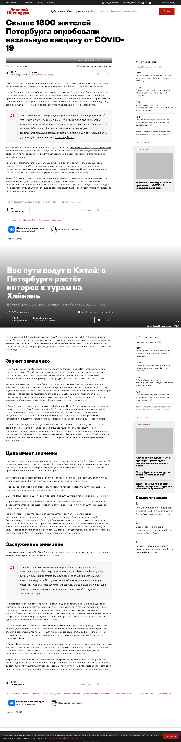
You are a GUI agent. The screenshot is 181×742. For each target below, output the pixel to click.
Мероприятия (99, 11)
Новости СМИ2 (14, 238)
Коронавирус (57, 220)
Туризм (36, 693)
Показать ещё (142, 142)
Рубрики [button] (57, 11)
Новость (16, 220)
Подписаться (112, 2)
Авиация (76, 693)
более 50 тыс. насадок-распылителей (90, 147)
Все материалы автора (43, 75)
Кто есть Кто (130, 11)
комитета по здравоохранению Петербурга (71, 105)
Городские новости (145, 693)
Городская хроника (164, 693)
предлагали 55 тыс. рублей (45, 181)
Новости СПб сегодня (125, 693)
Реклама (116, 11)
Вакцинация (43, 220)
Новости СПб (29, 220)
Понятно (171, 736)
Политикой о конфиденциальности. (64, 738)
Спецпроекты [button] (77, 11)
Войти (167, 11)
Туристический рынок (51, 693)
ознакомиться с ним (17, 105)
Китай (67, 693)
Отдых (26, 693)
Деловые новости (90, 693)
